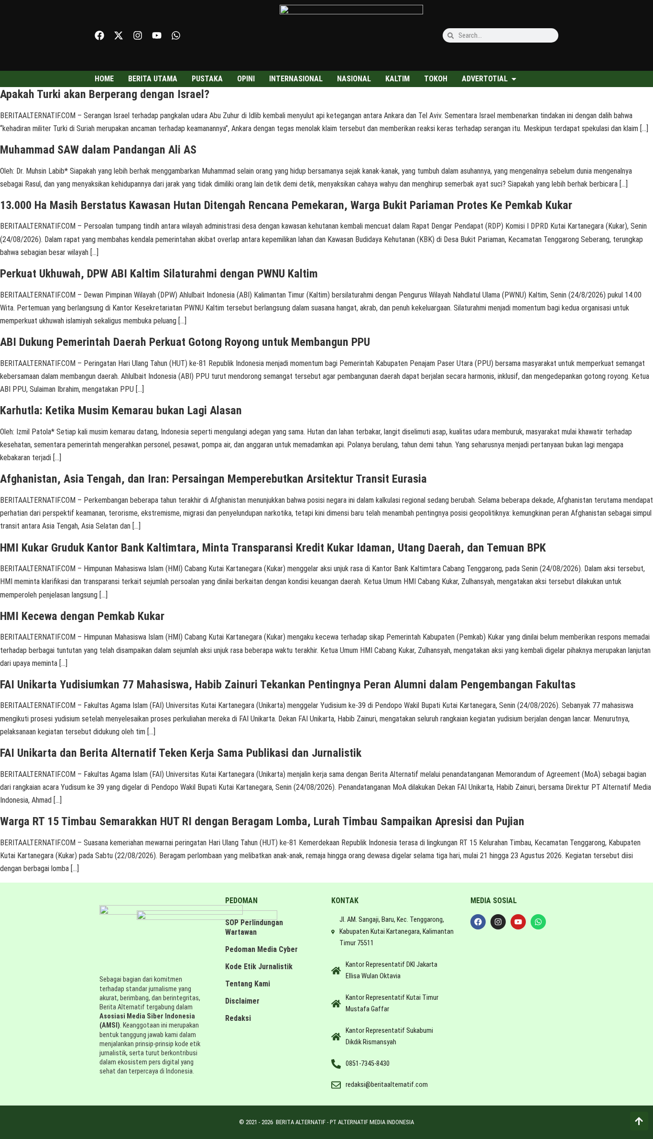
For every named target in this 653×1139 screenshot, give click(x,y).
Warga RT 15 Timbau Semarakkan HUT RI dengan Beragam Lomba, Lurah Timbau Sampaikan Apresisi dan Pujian (262, 821)
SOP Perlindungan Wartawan (254, 927)
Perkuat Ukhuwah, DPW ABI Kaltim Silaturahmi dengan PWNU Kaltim (159, 273)
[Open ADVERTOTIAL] (514, 79)
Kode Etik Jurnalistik (259, 966)
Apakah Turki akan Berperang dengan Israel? (104, 94)
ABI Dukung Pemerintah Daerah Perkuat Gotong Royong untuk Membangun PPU (185, 342)
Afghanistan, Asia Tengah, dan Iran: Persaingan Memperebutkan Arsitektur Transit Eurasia (213, 479)
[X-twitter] (118, 35)
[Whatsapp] (176, 35)
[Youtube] (157, 35)
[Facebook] (99, 35)
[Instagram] (137, 35)
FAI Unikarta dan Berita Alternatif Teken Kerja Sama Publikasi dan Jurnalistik (180, 753)
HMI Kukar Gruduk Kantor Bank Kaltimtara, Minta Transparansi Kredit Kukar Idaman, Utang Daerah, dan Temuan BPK (273, 547)
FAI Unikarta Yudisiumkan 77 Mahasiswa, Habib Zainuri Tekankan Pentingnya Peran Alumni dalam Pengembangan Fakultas (288, 684)
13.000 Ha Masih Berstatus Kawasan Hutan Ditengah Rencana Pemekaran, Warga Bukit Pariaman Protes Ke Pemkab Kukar (286, 205)
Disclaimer (242, 1001)
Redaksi (238, 1018)
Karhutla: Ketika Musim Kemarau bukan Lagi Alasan (121, 410)
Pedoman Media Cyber (261, 949)
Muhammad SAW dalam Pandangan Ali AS (98, 149)
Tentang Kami (247, 983)
